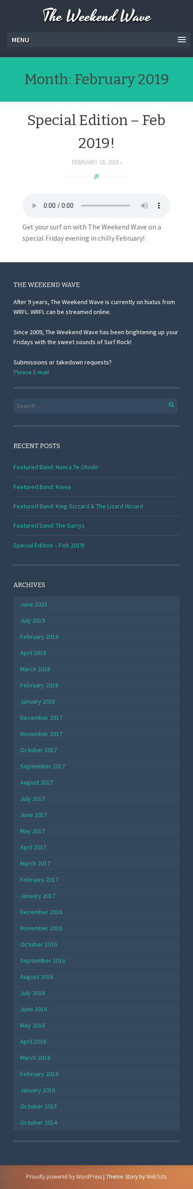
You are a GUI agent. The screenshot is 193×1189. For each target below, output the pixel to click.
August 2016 (36, 977)
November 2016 (41, 928)
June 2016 (33, 1009)
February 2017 (39, 879)
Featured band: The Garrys (49, 525)
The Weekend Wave (96, 17)
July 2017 (32, 798)
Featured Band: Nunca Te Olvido (55, 467)
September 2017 (42, 766)
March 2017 (35, 863)
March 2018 (35, 669)
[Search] (166, 403)
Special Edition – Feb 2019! (48, 545)
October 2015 (38, 1106)
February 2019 (39, 637)
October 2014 (38, 1122)
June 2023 (33, 604)
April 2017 (33, 847)
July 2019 (32, 620)
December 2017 (41, 717)
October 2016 (38, 944)
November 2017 (41, 734)
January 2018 (37, 701)
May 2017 (32, 831)
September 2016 (42, 960)
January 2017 (37, 896)
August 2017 (36, 782)
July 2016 (32, 993)
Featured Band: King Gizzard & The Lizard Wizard (78, 506)
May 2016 (32, 1025)
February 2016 (39, 1074)
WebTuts (156, 1176)
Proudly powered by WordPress (64, 1176)
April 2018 (33, 653)
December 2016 (41, 912)
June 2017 (33, 815)
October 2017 (38, 750)
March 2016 (35, 1058)
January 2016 (37, 1090)
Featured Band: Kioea (42, 487)
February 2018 (39, 685)
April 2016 (33, 1041)
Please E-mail (31, 372)
